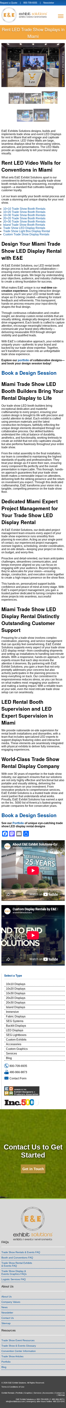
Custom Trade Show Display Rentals (26, 234)
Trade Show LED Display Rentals (24, 227)
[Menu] (61, 16)
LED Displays (14, 1030)
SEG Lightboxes (16, 1034)
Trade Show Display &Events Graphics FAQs (14, 1272)
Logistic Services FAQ (13, 1279)
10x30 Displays (15, 993)
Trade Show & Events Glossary (18, 1345)
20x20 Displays (15, 997)
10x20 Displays (15, 988)
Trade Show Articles (12, 1356)
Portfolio (18, 823)
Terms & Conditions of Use (12, 1387)
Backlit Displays (16, 1025)
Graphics (28, 1393)
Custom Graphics (17, 1048)
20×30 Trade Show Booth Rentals (24, 221)
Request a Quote (8, 2)
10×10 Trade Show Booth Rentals (24, 208)
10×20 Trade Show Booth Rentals (24, 211)
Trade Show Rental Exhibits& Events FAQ (16, 1264)
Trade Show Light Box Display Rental (26, 231)
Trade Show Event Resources (17, 1340)
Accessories (13, 1044)
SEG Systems (14, 1021)
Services (11, 1053)
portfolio (23, 360)
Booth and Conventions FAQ (17, 1257)
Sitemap (6, 1323)
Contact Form (18, 1078)
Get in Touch (33, 1169)
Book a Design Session (28, 372)
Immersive (12, 1011)
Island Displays (15, 1007)
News (4, 1307)
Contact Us (7, 1317)
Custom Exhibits (16, 1039)
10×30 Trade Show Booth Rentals (24, 215)
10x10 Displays (15, 984)
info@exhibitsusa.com (15, 1401)
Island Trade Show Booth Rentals (24, 224)
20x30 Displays (15, 1002)
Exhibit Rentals (8, 1393)
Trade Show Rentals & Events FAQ (20, 1252)
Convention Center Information (18, 1351)
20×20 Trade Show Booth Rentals (24, 218)
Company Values (10, 1301)
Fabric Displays (16, 1016)
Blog (9, 1058)
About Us (6, 1296)
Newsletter (48, 2)
